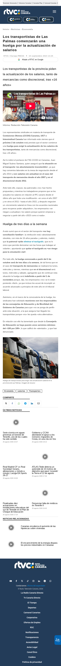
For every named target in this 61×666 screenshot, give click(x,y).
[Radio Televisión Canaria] (17, 11)
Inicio (6, 29)
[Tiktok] (28, 581)
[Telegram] (25, 403)
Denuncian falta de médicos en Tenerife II (45, 504)
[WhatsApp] (19, 403)
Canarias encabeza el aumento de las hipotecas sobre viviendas (38, 527)
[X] (6, 403)
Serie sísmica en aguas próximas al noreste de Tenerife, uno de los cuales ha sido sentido (15, 435)
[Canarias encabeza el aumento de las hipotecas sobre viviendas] (11, 527)
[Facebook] (12, 403)
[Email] (38, 403)
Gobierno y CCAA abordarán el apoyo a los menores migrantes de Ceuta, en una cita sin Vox (44, 435)
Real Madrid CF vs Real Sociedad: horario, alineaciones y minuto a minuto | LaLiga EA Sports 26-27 (15, 471)
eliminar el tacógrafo (34, 241)
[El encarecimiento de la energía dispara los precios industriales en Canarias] (11, 544)
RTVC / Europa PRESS (14, 56)
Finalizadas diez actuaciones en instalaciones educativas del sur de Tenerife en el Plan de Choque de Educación (16, 507)
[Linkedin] (32, 403)
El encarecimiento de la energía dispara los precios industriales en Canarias (39, 544)
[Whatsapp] (50, 581)
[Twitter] (22, 581)
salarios (21, 391)
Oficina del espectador (36, 586)
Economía (27, 29)
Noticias (15, 29)
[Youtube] (11, 581)
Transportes (35, 391)
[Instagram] (33, 581)
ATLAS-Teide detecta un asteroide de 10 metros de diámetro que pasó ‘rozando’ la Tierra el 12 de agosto (45, 470)
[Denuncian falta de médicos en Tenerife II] (45, 493)
